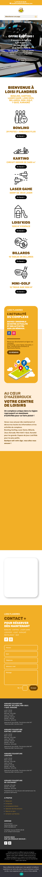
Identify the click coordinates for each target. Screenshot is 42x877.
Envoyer (33, 688)
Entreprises (8, 803)
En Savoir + (21, 136)
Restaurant (8, 801)
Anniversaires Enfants (11, 806)
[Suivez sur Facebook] (9, 333)
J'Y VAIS (21, 60)
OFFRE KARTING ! (21, 36)
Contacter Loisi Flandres (12, 814)
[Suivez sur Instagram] (14, 333)
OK (21, 874)
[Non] (40, 871)
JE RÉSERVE (13, 352)
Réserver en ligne (10, 811)
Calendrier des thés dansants (13, 808)
